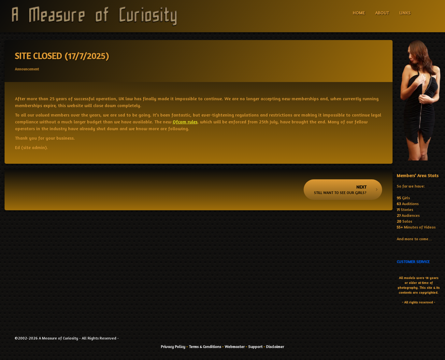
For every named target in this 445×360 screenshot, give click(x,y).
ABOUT (382, 12)
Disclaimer (275, 346)
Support (255, 346)
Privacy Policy (173, 346)
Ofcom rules (185, 121)
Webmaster (235, 346)
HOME (359, 12)
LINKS (404, 12)
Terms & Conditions (205, 346)
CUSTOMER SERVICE (413, 261)
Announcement (27, 69)
